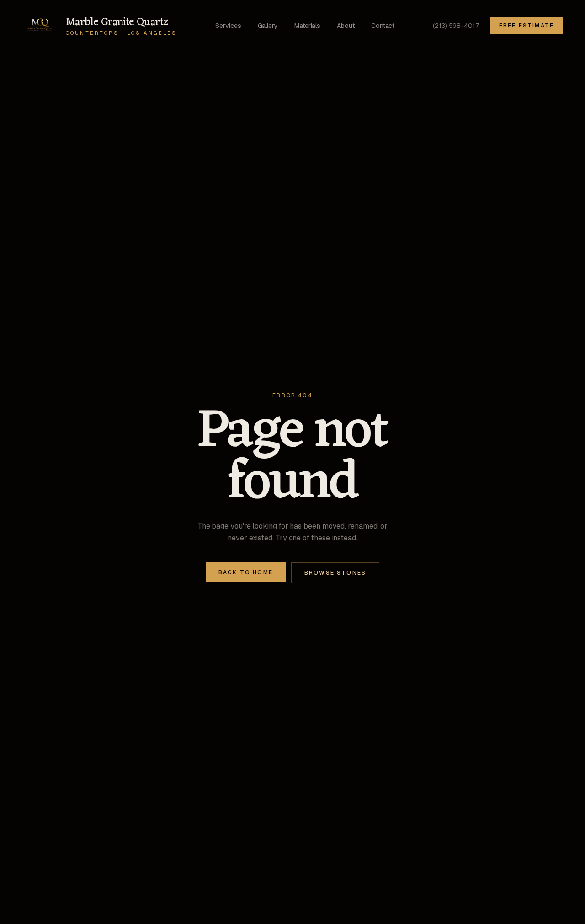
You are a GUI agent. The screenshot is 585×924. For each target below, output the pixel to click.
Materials (307, 25)
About (346, 25)
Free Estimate (526, 25)
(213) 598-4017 (456, 25)
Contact (382, 25)
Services (228, 25)
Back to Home (245, 572)
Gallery (268, 25)
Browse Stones (335, 573)
